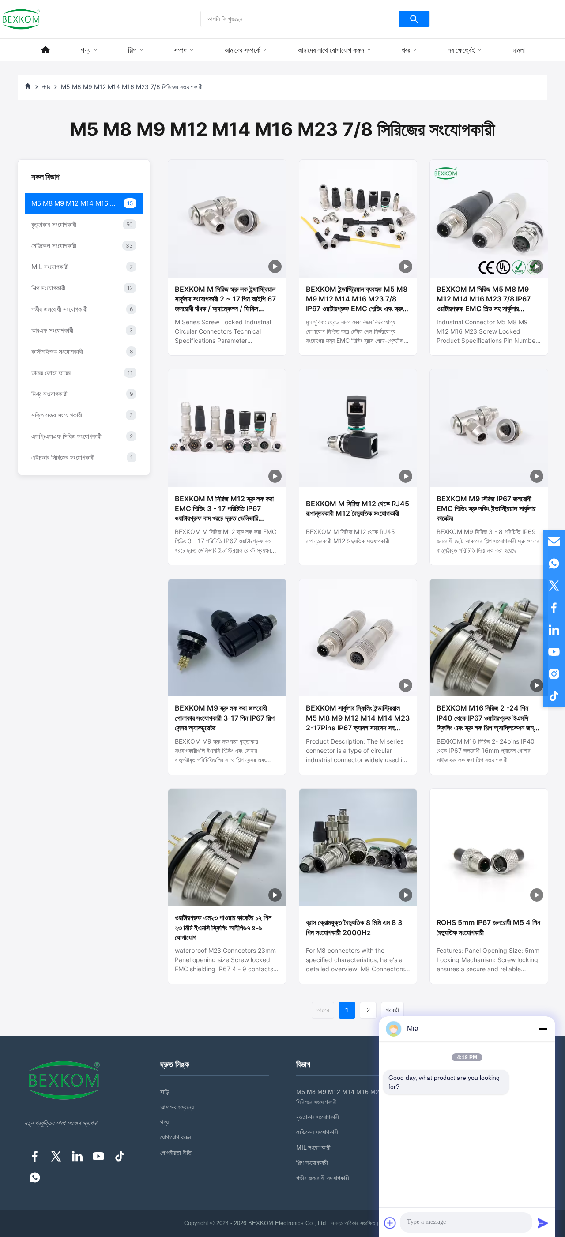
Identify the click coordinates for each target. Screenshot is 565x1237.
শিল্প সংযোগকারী (312, 1162)
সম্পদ (180, 50)
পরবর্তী (392, 1010)
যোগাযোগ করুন (175, 1137)
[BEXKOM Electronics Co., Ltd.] (21, 19)
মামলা (518, 50)
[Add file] (390, 1223)
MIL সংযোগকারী (313, 1147)
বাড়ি (164, 1091)
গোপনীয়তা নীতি (176, 1152)
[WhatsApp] (35, 1177)
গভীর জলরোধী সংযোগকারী (322, 1177)
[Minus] (543, 1028)
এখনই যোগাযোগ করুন (227, 344)
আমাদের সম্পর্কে (242, 50)
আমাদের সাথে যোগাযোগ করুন (331, 50)
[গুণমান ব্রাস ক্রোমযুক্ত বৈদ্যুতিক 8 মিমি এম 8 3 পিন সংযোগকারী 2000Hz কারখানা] (358, 847)
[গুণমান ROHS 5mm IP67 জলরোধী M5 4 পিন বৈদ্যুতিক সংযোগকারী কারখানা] (489, 847)
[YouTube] (98, 1156)
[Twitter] (56, 1156)
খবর (406, 50)
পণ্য (85, 50)
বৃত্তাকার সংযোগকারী (317, 1116)
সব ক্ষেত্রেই (461, 50)
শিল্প (132, 50)
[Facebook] (35, 1156)
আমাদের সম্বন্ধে (177, 1107)
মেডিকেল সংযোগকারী (317, 1131)
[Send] (543, 1223)
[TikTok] (119, 1156)
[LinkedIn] (77, 1156)
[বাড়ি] (45, 50)
